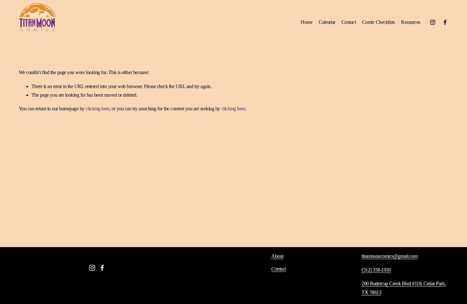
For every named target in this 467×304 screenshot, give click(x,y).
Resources (410, 22)
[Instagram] (433, 22)
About (277, 256)
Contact (349, 22)
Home (306, 22)
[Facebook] (445, 22)
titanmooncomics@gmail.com (389, 256)
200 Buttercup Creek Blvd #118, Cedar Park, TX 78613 (404, 288)
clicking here (97, 108)
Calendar (327, 22)
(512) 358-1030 (376, 270)
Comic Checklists (378, 22)
